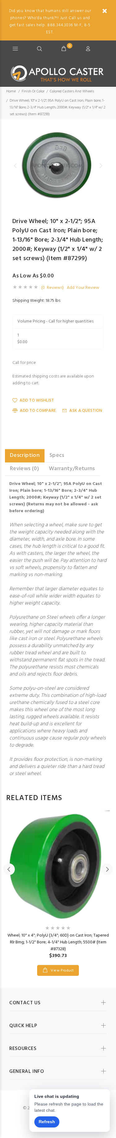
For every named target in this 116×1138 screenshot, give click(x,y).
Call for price (24, 363)
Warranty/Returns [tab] (72, 468)
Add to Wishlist (36, 400)
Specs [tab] (56, 455)
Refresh (47, 1121)
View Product (62, 970)
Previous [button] (15, 165)
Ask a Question (85, 410)
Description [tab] (25, 455)
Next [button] (101, 165)
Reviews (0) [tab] (24, 468)
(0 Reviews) (52, 287)
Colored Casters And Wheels (72, 91)
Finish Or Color (33, 91)
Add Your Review (83, 287)
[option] (58, 165)
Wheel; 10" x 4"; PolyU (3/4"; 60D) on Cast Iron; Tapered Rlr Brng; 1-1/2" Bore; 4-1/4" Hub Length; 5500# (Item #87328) (58, 942)
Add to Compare (38, 410)
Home (11, 91)
